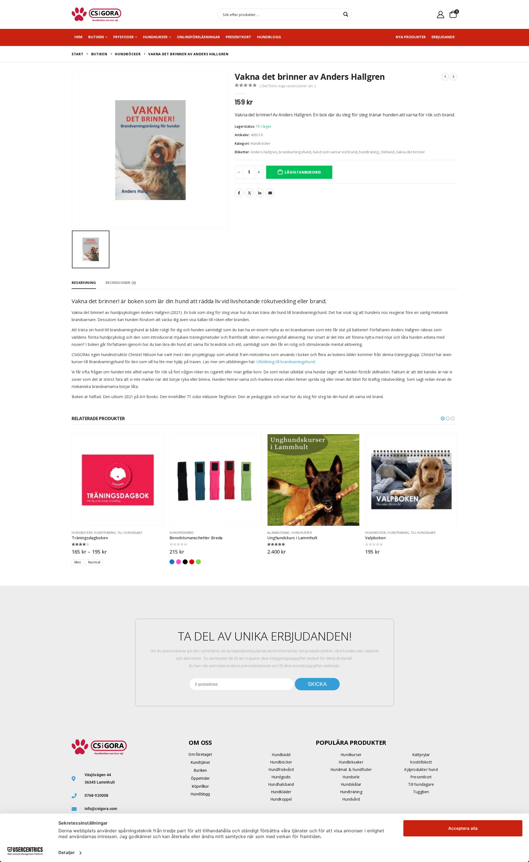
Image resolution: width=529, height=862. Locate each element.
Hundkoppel (281, 799)
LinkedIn (259, 192)
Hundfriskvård (181, 533)
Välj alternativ (155, 443)
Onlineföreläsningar (198, 36)
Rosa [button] (178, 561)
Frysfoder (123, 36)
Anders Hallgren (264, 152)
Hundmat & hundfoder (351, 769)
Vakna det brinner (410, 152)
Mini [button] (77, 562)
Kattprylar (421, 754)
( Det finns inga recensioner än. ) (287, 85)
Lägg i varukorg (303, 172)
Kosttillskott (421, 762)
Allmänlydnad (278, 533)
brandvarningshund (295, 152)
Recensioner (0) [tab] (121, 282)
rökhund (387, 152)
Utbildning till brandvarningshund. (286, 361)
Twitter (249, 192)
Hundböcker (261, 143)
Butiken (96, 36)
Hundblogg (269, 36)
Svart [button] (185, 561)
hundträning (369, 152)
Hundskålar (351, 784)
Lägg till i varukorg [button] (448, 443)
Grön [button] (198, 561)
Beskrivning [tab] (84, 282)
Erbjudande (443, 36)
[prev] (445, 77)
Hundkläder (281, 791)
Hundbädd (281, 754)
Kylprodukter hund (421, 769)
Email (270, 192)
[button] (442, 418)
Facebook (239, 192)
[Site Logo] (96, 14)
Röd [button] (191, 561)
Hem (78, 36)
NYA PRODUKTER (411, 36)
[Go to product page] (118, 480)
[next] (453, 77)
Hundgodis (281, 776)
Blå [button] (171, 561)
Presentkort (238, 36)
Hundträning (105, 533)
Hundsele (351, 776)
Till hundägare (130, 533)
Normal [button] (94, 562)
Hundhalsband (281, 784)
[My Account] (440, 14)
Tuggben (421, 791)
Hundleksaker (351, 762)
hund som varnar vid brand (335, 152)
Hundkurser (155, 36)
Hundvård (351, 799)
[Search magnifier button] (346, 14)
